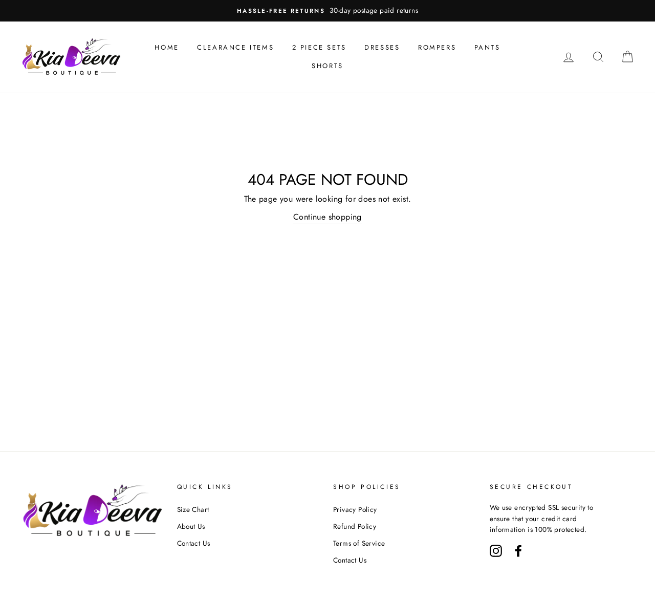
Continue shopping (327, 217)
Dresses (382, 47)
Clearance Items (235, 47)
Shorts (327, 66)
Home (167, 47)
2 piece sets (319, 47)
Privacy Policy (355, 509)
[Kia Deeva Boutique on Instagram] (496, 549)
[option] (327, 10)
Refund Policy (354, 526)
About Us (191, 526)
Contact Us (193, 543)
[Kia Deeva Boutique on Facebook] (518, 549)
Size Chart (193, 509)
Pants (487, 47)
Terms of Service (359, 543)
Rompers (437, 47)
